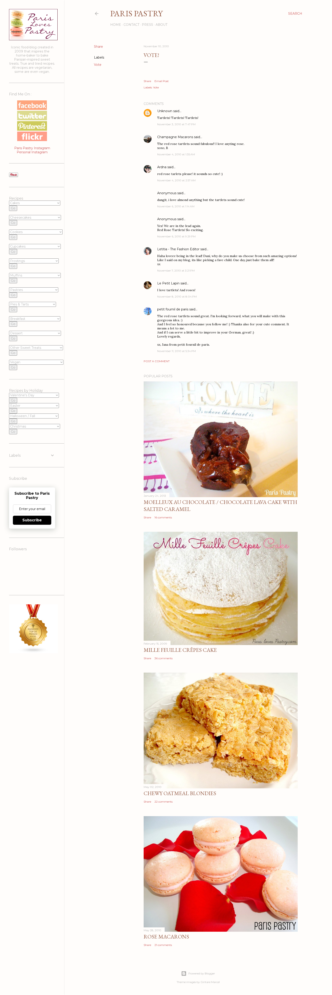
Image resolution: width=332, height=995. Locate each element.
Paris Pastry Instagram (32, 148)
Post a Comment (157, 361)
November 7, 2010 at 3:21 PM (176, 270)
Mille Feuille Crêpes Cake (180, 649)
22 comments (163, 801)
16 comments (163, 517)
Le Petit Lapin (168, 283)
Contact (131, 25)
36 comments (163, 658)
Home (115, 25)
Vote (97, 65)
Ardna (161, 167)
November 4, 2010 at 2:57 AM (176, 180)
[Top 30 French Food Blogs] (33, 652)
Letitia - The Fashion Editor (178, 249)
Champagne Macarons (175, 137)
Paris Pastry (136, 13)
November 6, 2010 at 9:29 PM (176, 236)
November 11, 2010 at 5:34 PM (176, 351)
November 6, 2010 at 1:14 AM (175, 206)
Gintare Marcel (210, 982)
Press (147, 25)
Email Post (161, 81)
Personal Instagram (32, 152)
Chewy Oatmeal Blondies (180, 793)
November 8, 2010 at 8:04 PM (177, 296)
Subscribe (32, 520)
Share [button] (98, 47)
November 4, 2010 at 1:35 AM (176, 154)
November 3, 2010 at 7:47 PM (176, 124)
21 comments (163, 945)
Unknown (164, 111)
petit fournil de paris (172, 309)
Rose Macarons (166, 936)
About (161, 25)
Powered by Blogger (201, 973)
